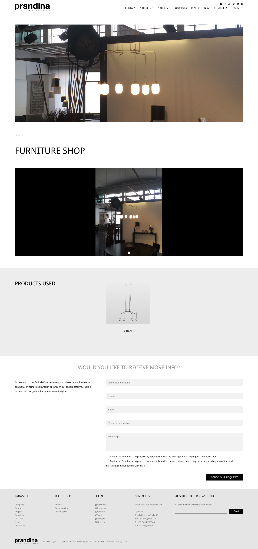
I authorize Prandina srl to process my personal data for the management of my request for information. (163, 456)
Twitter (100, 515)
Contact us (220, 8)
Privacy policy (61, 508)
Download (180, 8)
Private (58, 504)
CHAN (128, 331)
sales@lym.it (147, 525)
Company (130, 8)
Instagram (102, 508)
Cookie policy (61, 511)
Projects (163, 8)
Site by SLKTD (122, 541)
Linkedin (101, 518)
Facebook (101, 504)
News (207, 8)
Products (145, 8)
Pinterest (101, 522)
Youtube (101, 511)
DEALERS (195, 8)
